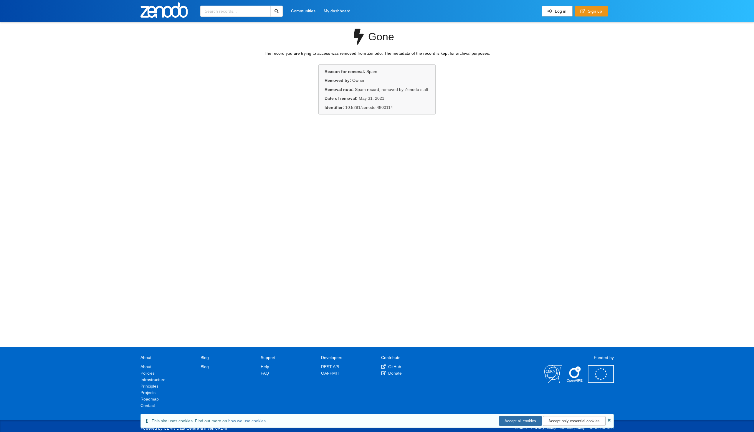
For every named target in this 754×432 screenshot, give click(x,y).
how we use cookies (247, 420)
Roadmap (149, 399)
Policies (147, 373)
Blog (205, 366)
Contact (147, 405)
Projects (148, 392)
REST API (330, 366)
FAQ (265, 373)
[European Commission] (601, 381)
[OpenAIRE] (575, 381)
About (145, 366)
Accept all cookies (520, 421)
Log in (560, 11)
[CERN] (553, 381)
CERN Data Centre (181, 428)
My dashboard (337, 11)
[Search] (277, 11)
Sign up (594, 11)
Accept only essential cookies (574, 421)
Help (265, 366)
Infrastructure (153, 379)
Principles (149, 386)
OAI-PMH (330, 373)
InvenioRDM (215, 428)
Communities (303, 11)
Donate (394, 373)
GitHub (394, 366)
